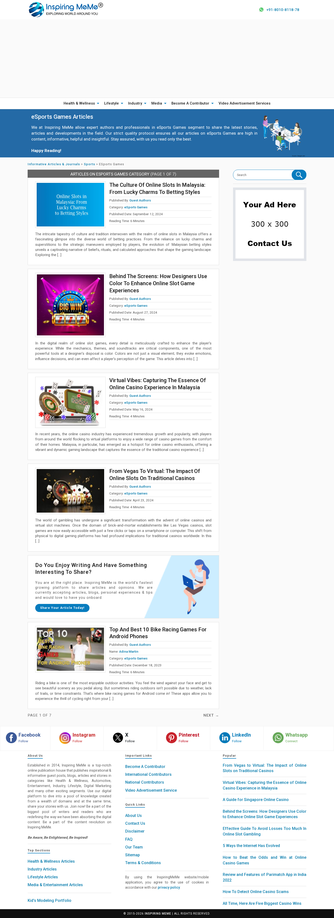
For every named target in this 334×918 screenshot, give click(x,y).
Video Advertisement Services (244, 103)
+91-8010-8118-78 (282, 10)
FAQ (129, 839)
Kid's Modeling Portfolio (49, 900)
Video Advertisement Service (151, 790)
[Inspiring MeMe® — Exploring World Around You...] (66, 9)
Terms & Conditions (143, 862)
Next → (211, 715)
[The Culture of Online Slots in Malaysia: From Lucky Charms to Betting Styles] (70, 204)
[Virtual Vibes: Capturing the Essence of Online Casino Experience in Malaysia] (70, 402)
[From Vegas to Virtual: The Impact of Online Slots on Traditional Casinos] (70, 491)
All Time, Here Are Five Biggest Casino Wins (262, 903)
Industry (135, 103)
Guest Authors (140, 200)
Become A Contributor (190, 103)
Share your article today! (62, 608)
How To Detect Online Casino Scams (256, 891)
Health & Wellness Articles (51, 861)
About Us (133, 815)
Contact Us (135, 823)
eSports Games (135, 207)
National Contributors (144, 782)
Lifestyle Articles (43, 877)
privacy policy (169, 887)
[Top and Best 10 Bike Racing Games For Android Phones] (70, 649)
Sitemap (132, 855)
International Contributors (148, 774)
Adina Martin (128, 651)
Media (156, 103)
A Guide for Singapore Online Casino (256, 799)
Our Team (134, 847)
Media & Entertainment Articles (55, 885)
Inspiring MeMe (158, 913)
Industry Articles (42, 869)
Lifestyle (111, 103)
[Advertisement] (167, 58)
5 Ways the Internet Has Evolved (251, 845)
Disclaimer (135, 831)
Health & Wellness (79, 103)
